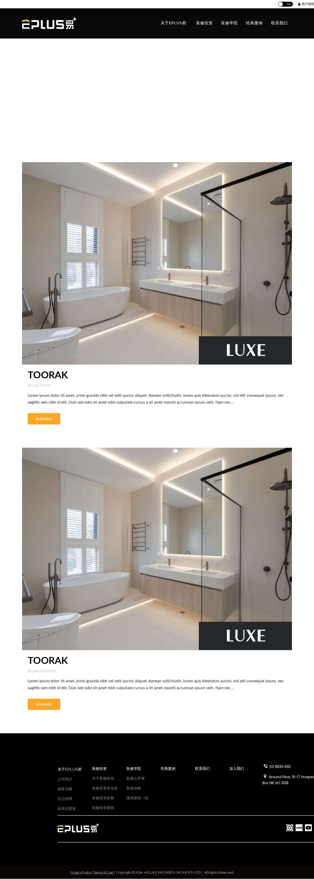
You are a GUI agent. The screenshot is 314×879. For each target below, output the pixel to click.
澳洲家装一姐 (137, 798)
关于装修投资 (103, 778)
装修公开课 (135, 778)
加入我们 (236, 768)
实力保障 (65, 798)
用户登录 (307, 4)
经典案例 (168, 768)
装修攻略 (133, 788)
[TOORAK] (157, 263)
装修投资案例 (103, 807)
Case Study (41, 385)
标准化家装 (67, 808)
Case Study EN (43, 671)
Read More (44, 419)
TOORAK (48, 375)
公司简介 (65, 779)
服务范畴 (65, 789)
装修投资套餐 (103, 798)
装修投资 (99, 768)
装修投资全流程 (105, 788)
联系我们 (202, 768)
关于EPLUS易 (70, 769)
